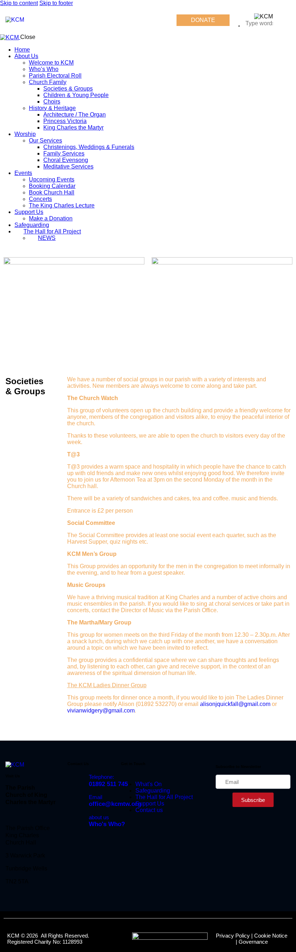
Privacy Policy (233, 936)
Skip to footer (56, 3)
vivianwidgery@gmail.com (101, 710)
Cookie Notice (270, 936)
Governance (253, 942)
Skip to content (19, 3)
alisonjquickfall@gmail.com (235, 704)
